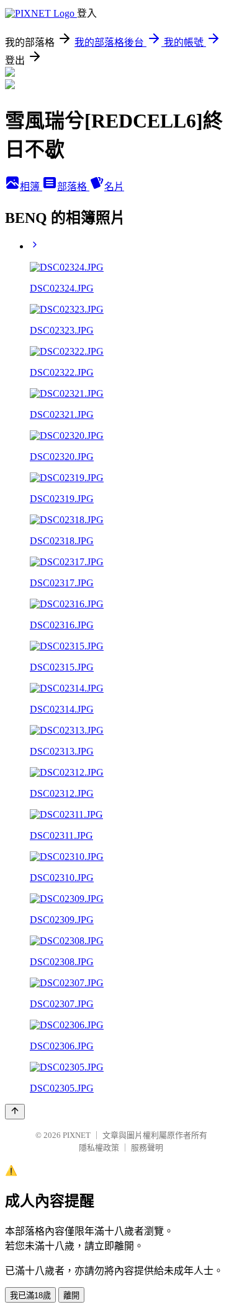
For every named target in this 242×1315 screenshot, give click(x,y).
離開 (71, 1295)
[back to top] (15, 1111)
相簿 (31, 186)
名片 (114, 186)
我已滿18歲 (30, 1295)
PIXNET (77, 1135)
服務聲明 (147, 1147)
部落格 (73, 186)
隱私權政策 (99, 1147)
